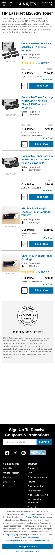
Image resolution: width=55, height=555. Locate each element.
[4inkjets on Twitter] (15, 453)
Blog (5, 486)
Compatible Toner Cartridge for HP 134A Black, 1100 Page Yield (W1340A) (37, 159)
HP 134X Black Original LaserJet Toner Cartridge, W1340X (36, 212)
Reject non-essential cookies (28, 551)
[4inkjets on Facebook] (7, 453)
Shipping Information (38, 477)
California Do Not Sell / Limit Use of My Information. (28, 540)
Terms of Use (34, 507)
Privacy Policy (34, 490)
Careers (7, 477)
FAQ (30, 473)
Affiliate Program (11, 473)
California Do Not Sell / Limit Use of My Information (38, 499)
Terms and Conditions (29, 537)
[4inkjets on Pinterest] (23, 453)
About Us (7, 468)
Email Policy (9, 482)
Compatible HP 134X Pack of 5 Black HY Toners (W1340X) (36, 47)
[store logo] (27, 4)
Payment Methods (36, 486)
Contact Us (33, 468)
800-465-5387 (10, 5)
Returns (31, 482)
